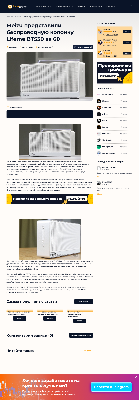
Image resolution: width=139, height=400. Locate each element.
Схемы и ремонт (63, 6)
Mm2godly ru (108, 147)
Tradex (105, 127)
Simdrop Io (107, 140)
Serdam (106, 29)
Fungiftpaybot (108, 153)
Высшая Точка (110, 40)
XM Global (106, 134)
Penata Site (107, 95)
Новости (81, 6)
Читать (19, 318)
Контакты (110, 6)
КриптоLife (95, 6)
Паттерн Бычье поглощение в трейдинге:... (75, 314)
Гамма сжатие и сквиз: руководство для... (19, 313)
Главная (10, 17)
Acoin (104, 121)
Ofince (105, 114)
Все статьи (83, 301)
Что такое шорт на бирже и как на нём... (48, 313)
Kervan (106, 51)
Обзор (127, 32)
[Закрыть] (136, 376)
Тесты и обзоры (42, 6)
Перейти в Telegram (111, 387)
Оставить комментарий (81, 335)
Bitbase (105, 101)
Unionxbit (106, 108)
